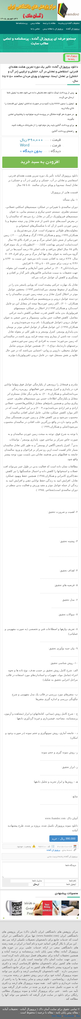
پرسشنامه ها (22, 23)
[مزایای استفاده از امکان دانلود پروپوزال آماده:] (14, 914)
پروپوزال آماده (72, 29)
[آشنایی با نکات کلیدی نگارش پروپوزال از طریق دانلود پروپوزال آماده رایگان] (33, 914)
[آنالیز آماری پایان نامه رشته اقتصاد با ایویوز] (52, 914)
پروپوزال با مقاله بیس (53, 29)
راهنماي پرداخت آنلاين (63, 131)
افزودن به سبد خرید (40, 162)
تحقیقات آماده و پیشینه (68, 23)
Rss (78, 1015)
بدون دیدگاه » (31, 151)
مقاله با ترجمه (49, 23)
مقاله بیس (35, 23)
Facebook (69, 1015)
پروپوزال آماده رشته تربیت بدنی (62, 856)
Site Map (57, 1015)
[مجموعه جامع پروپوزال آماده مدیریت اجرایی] (70, 914)
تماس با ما (35, 29)
